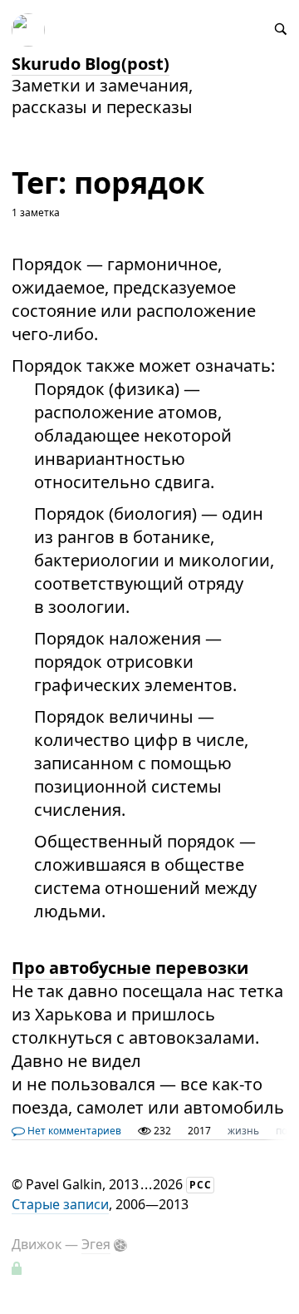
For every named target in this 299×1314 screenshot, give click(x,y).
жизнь (243, 1131)
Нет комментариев (73, 1131)
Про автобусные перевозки (130, 967)
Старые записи (60, 1204)
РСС (200, 1185)
